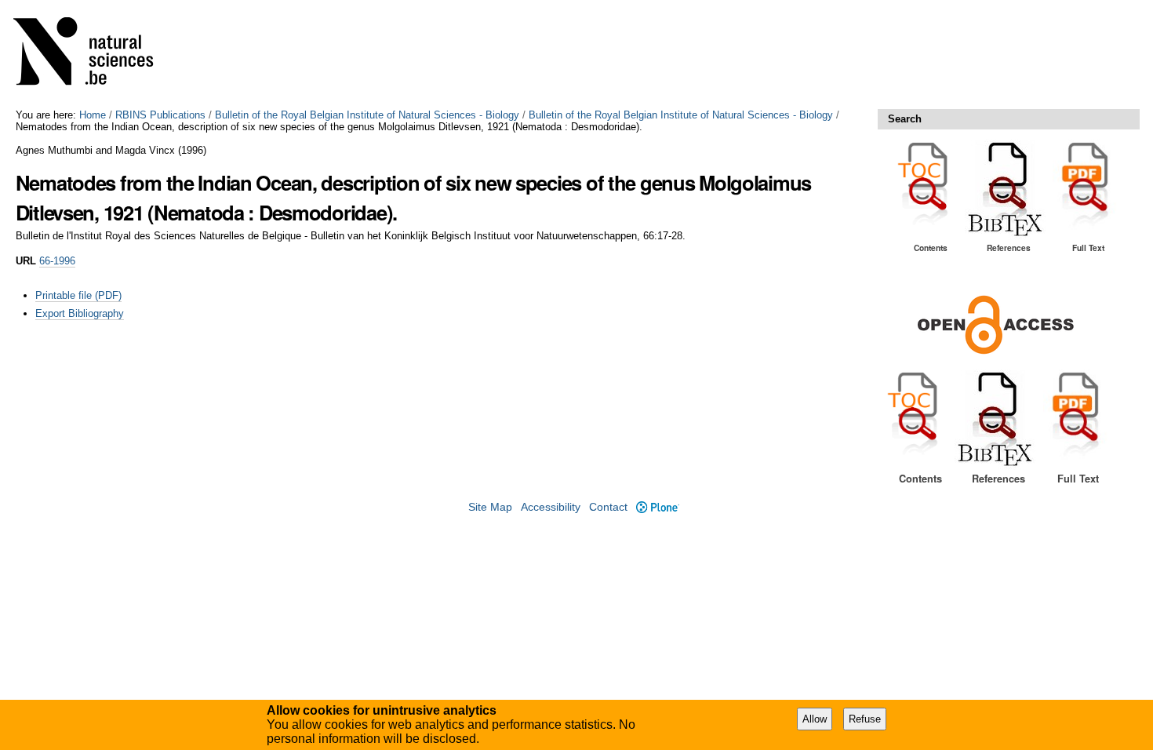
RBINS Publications (160, 115)
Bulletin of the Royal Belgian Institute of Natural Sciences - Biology (367, 115)
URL (26, 261)
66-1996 (57, 261)
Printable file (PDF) (78, 295)
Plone (657, 507)
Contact (608, 507)
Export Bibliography (79, 313)
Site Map (490, 507)
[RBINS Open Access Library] (93, 54)
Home (92, 115)
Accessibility (550, 507)
